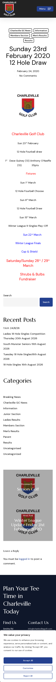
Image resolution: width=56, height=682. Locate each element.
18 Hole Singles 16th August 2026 (23, 364)
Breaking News (12, 397)
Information (41, 30)
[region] (28, 656)
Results (29, 40)
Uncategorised (12, 448)
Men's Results (40, 35)
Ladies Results (11, 419)
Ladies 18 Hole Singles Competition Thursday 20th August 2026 (24, 336)
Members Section (19, 35)
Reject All (28, 676)
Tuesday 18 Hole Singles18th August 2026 (24, 357)
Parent (7, 437)
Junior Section (12, 414)
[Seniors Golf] (28, 487)
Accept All (28, 660)
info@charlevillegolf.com (40, 628)
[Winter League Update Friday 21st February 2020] (28, 523)
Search (7, 295)
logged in (24, 559)
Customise (28, 668)
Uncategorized (12, 454)
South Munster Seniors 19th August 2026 (24, 346)
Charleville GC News (20, 30)
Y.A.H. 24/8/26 (11, 328)
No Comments (28, 75)
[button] (45, 8)
